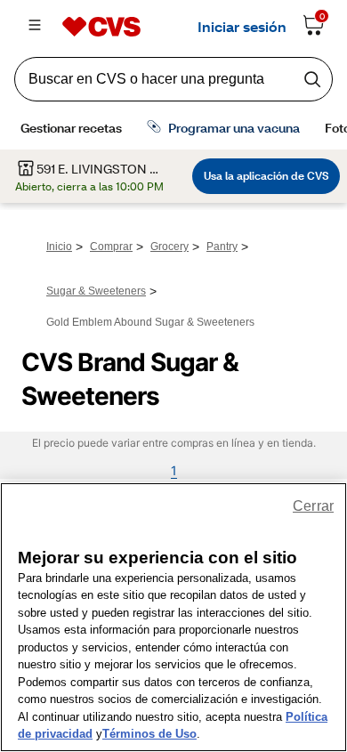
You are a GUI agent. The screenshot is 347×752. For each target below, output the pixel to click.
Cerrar (313, 505)
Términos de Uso (149, 733)
